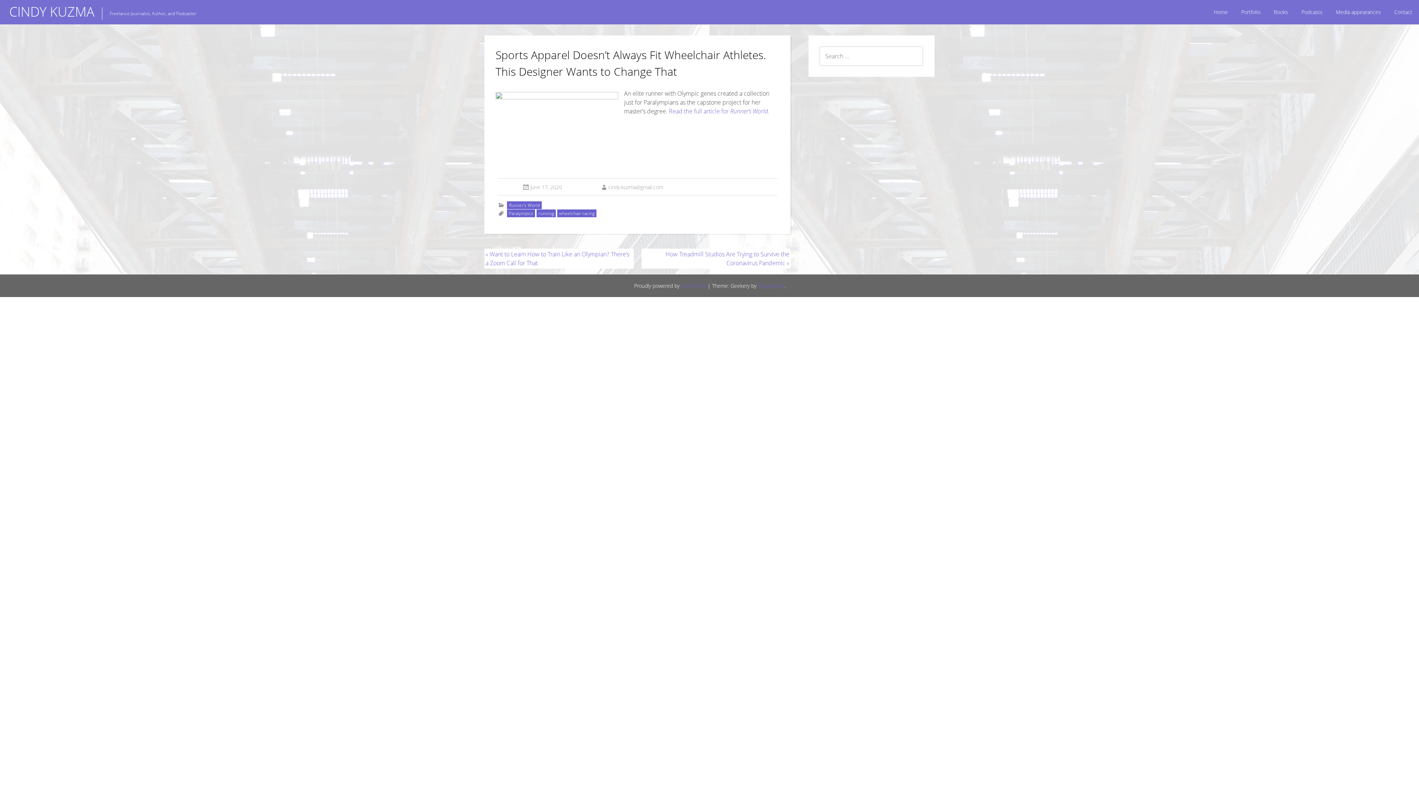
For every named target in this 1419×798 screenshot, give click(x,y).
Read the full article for (719, 111)
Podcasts (1312, 12)
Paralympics (521, 213)
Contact (1403, 12)
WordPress (693, 285)
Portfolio (1250, 12)
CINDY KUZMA (52, 12)
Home (1221, 12)
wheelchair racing (577, 213)
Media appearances (1358, 12)
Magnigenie (771, 285)
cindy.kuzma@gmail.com (635, 187)
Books (1281, 12)
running (546, 213)
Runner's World (524, 205)
